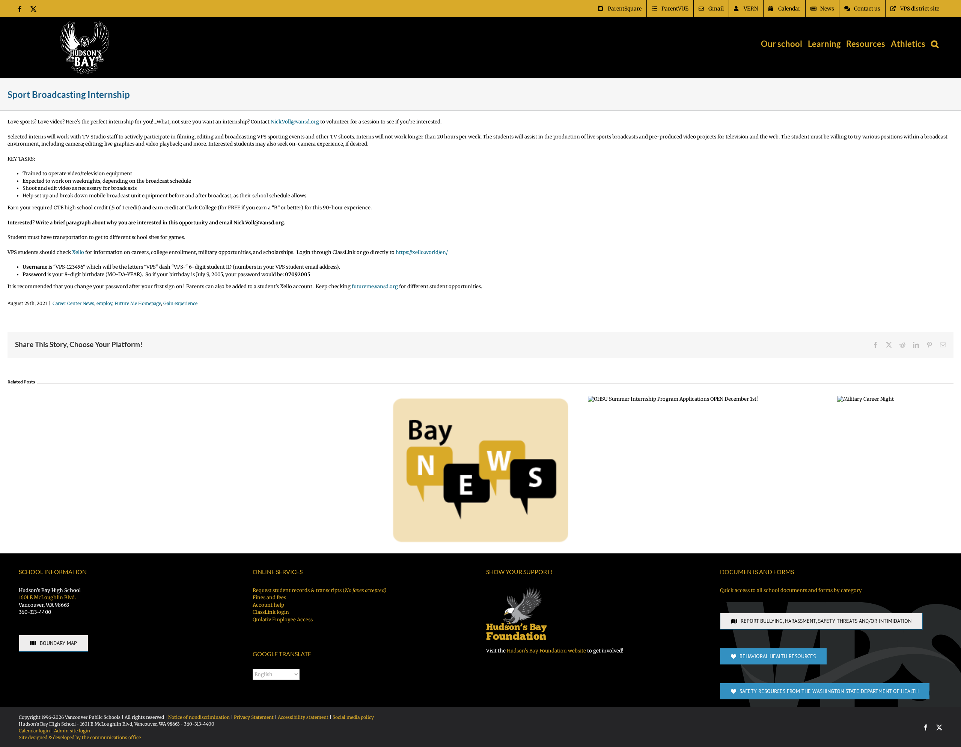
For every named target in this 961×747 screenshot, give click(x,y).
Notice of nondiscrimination (199, 717)
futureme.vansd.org (375, 286)
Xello (78, 252)
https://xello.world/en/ (422, 252)
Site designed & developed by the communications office (80, 737)
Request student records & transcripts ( (319, 590)
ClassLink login (271, 612)
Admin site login (72, 730)
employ (104, 303)
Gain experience (180, 303)
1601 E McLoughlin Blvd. (47, 597)
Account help (268, 605)
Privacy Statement (254, 717)
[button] (934, 44)
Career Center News (73, 303)
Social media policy (353, 717)
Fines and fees (269, 597)
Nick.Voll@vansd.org (295, 122)
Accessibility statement (303, 717)
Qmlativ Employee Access (283, 619)
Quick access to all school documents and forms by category (791, 590)
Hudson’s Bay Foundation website (546, 651)
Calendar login (34, 730)
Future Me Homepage (137, 303)
